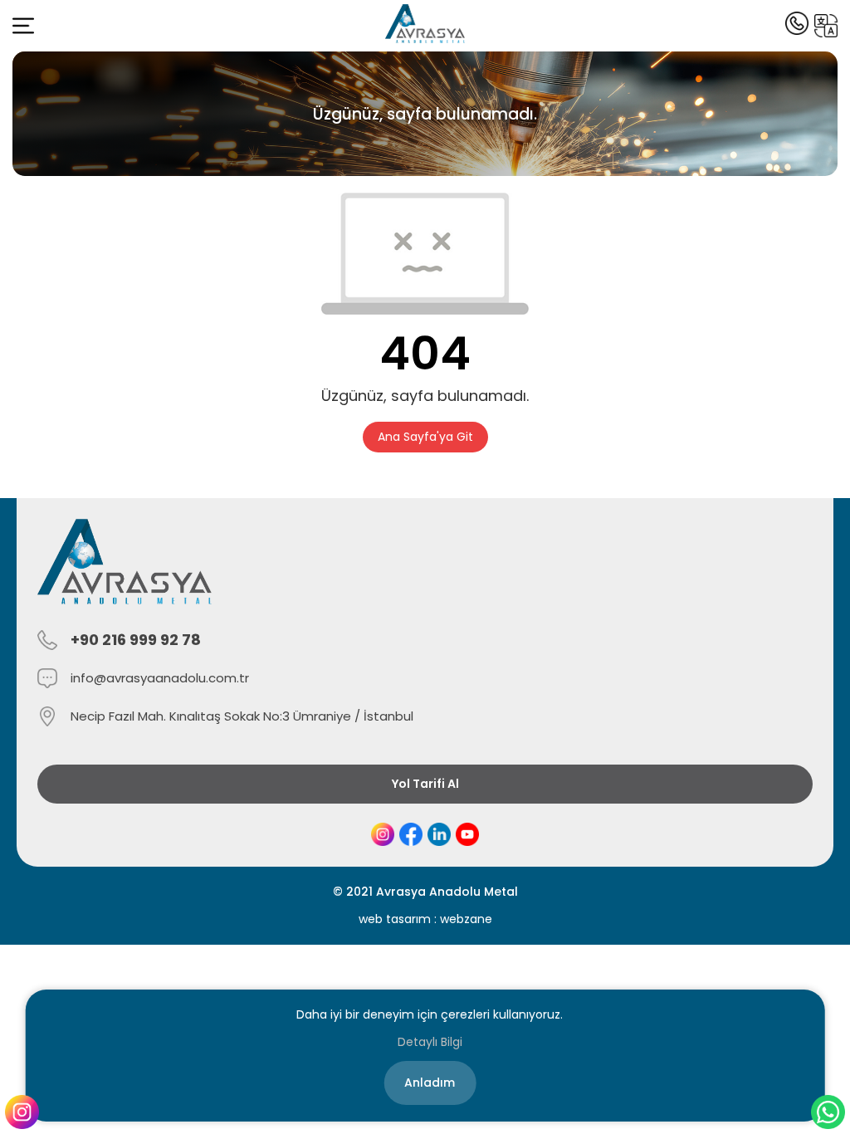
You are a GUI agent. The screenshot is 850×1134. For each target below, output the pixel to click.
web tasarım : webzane (425, 919)
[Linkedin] (439, 834)
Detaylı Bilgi (430, 1042)
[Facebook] (411, 834)
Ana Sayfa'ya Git (425, 436)
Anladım (429, 1082)
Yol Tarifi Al (425, 783)
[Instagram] (383, 834)
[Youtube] (467, 834)
